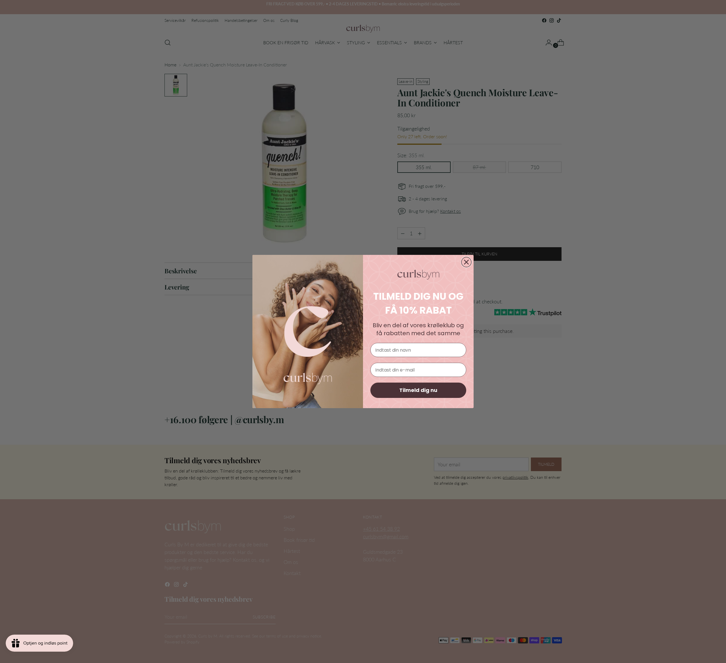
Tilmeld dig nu (418, 390)
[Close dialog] (466, 262)
